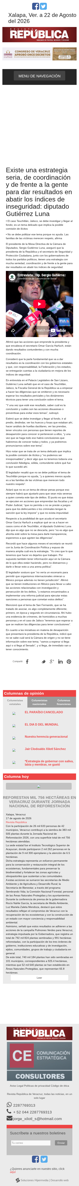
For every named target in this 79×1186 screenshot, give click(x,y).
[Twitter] (43, 8)
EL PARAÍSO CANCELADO (44, 712)
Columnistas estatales (15, 702)
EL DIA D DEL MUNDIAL (42, 724)
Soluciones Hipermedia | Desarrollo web (45, 1180)
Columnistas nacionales (39, 702)
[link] (16, 822)
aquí (13, 1172)
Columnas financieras (64, 702)
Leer (39, 977)
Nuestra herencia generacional (46, 736)
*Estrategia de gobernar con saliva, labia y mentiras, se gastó (49, 763)
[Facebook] (35, 8)
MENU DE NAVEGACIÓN (39, 76)
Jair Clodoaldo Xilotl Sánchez (45, 749)
